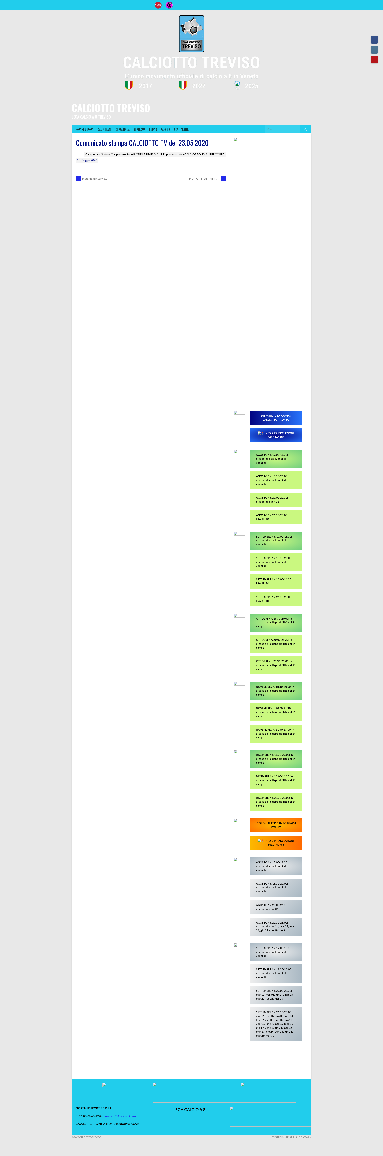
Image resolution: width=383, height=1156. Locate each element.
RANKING (165, 129)
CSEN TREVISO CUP (149, 154)
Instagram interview (92, 178)
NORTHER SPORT (85, 129)
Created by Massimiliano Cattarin (291, 1137)
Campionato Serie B (123, 154)
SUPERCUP (139, 129)
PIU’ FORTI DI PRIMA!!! (207, 178)
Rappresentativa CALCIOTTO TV (184, 154)
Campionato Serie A (97, 154)
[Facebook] (374, 40)
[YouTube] (374, 59)
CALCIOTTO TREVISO (111, 108)
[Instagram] (374, 50)
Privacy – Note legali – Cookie (120, 1116)
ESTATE (153, 129)
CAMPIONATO (105, 129)
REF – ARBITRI (181, 129)
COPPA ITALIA (122, 129)
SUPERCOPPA (215, 154)
